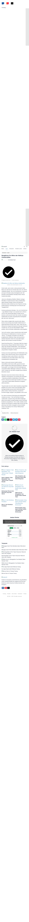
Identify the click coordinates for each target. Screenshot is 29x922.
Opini (7, 248)
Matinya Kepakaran (14, 412)
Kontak (25, 593)
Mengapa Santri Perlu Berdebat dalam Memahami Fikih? (14, 549)
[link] (3, 3)
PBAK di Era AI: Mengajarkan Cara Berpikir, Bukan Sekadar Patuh (13, 563)
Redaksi (9, 593)
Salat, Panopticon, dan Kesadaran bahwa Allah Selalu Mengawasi (20, 477)
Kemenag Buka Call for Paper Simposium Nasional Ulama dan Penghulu (13, 556)
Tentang (4, 593)
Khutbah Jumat (18, 248)
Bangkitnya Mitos (5, 412)
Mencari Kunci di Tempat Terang (9, 573)
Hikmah (25, 248)
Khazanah (11, 248)
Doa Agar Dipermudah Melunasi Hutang (11, 569)
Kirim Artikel (14, 593)
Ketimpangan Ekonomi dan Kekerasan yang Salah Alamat (8, 492)
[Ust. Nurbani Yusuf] (14, 429)
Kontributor (20, 593)
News (3, 248)
